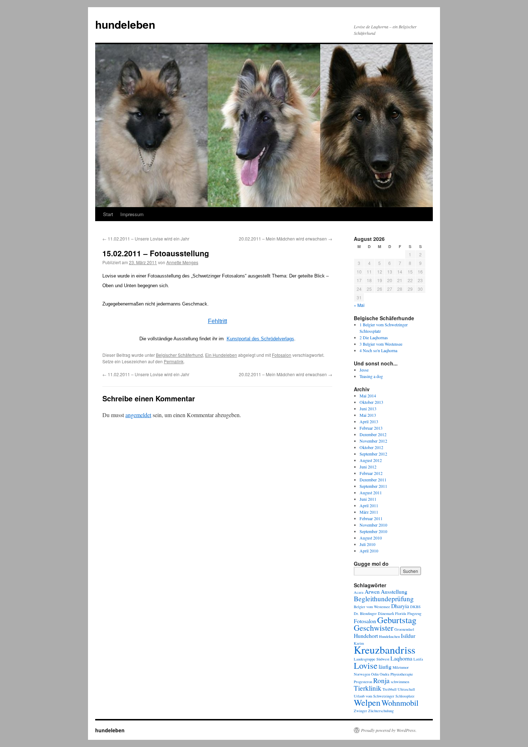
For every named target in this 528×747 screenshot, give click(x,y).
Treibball (390, 689)
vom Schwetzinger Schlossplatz (390, 696)
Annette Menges (182, 262)
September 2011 (373, 486)
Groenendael (404, 629)
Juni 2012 (368, 467)
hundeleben (125, 24)
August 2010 (371, 538)
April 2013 (369, 421)
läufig (385, 666)
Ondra (384, 674)
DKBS (415, 606)
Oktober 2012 (371, 447)
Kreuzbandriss (384, 650)
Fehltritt (217, 321)
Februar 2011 (371, 518)
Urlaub (359, 696)
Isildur (408, 635)
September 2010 (373, 531)
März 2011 (369, 512)
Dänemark (386, 613)
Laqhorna (401, 658)
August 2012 (371, 460)
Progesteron (363, 681)
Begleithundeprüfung (384, 598)
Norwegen (362, 674)
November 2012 (373, 441)
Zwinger (360, 710)
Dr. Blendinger (365, 613)
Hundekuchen (389, 636)
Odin (375, 674)
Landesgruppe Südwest (371, 659)
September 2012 (373, 454)
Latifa (418, 659)
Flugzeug (414, 613)
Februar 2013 (371, 428)
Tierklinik (367, 687)
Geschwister (373, 627)
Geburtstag (396, 620)
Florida (400, 613)
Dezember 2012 (373, 434)
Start (108, 214)
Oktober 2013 (371, 402)
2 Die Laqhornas (374, 337)
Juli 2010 (367, 544)
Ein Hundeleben (221, 355)
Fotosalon (281, 355)
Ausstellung (394, 591)
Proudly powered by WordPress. (389, 730)
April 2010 (369, 551)
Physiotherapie (401, 674)
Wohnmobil (399, 702)
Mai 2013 (368, 415)
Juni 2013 (368, 408)
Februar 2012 (371, 473)
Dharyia (400, 606)
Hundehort (366, 635)
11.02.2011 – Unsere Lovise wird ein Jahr (145, 238)
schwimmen (400, 681)
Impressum (132, 214)
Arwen (372, 591)
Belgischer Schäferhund (179, 355)
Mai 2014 (368, 395)
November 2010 (373, 525)
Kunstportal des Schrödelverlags (260, 338)
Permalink (174, 361)
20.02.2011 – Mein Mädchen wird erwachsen (285, 238)
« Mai (359, 305)
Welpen (367, 702)
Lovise (366, 665)
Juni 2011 (368, 499)
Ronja (381, 680)
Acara (358, 592)
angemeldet (138, 415)
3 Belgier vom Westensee (381, 344)
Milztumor (401, 667)
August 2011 (371, 492)
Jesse (364, 370)
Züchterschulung (381, 710)
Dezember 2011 (373, 479)
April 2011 (369, 505)
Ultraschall (406, 689)
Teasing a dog (371, 376)
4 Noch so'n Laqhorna (378, 350)
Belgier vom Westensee (372, 606)
